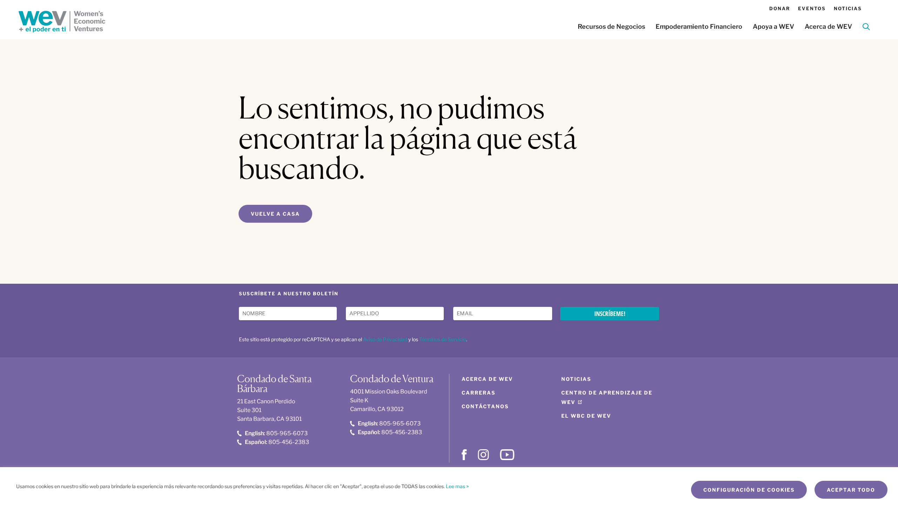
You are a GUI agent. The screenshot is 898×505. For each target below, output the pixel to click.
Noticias (848, 8)
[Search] (866, 28)
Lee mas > (457, 486)
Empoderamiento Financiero (699, 26)
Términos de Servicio (442, 339)
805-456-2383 (277, 442)
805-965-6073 (276, 433)
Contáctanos (485, 406)
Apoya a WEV (773, 26)
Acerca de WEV (828, 26)
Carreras (478, 393)
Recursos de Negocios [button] (611, 26)
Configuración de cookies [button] (749, 490)
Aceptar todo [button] (851, 490)
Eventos (812, 8)
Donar (779, 8)
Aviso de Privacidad (385, 339)
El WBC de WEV (586, 416)
